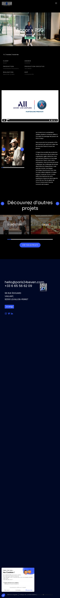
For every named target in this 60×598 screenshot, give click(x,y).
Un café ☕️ (9, 307)
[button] (3, 149)
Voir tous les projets (30, 245)
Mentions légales (12, 595)
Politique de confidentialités (27, 595)
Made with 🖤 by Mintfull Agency (45, 594)
